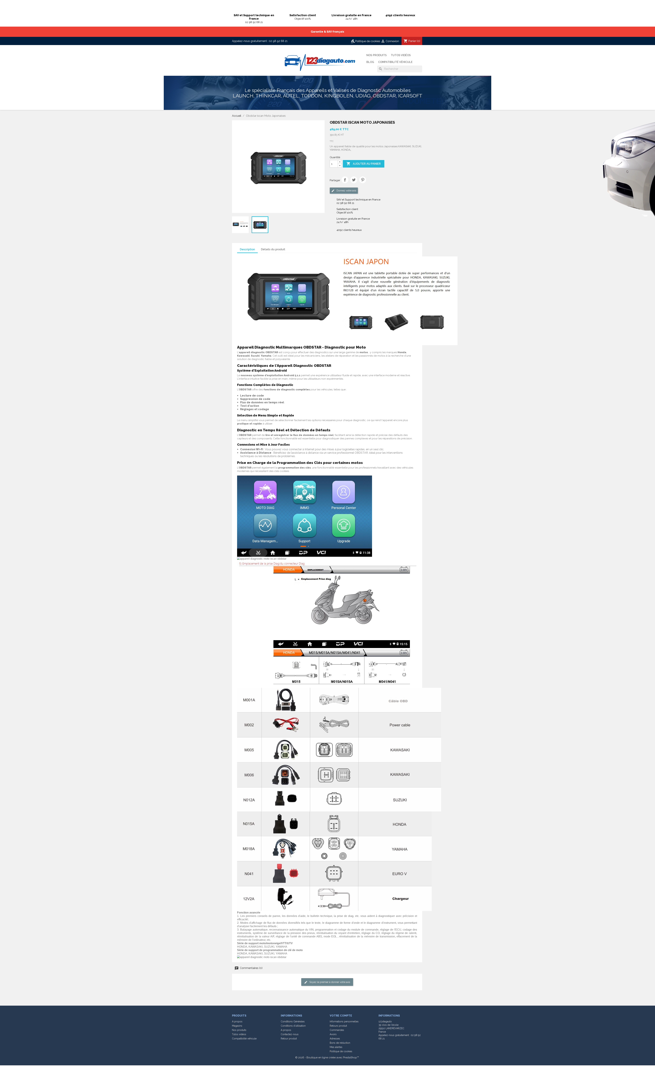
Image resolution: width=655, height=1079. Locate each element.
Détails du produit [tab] (273, 249)
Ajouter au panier (363, 164)
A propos (237, 1021)
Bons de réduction (340, 1042)
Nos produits (376, 55)
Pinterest (362, 179)
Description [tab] (247, 249)
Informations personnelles (344, 1021)
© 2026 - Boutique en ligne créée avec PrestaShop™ (327, 1057)
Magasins (237, 1025)
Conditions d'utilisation (293, 1025)
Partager (344, 179)
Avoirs (333, 1034)
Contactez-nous (290, 1034)
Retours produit (338, 1025)
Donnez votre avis (346, 190)
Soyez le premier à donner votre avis (329, 982)
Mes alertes (336, 1047)
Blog (370, 62)
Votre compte (341, 1015)
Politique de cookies (365, 41)
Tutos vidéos (239, 1034)
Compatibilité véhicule (395, 62)
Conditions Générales (293, 1021)
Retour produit (289, 1038)
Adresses (335, 1038)
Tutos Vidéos (401, 55)
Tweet (353, 179)
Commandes (337, 1030)
